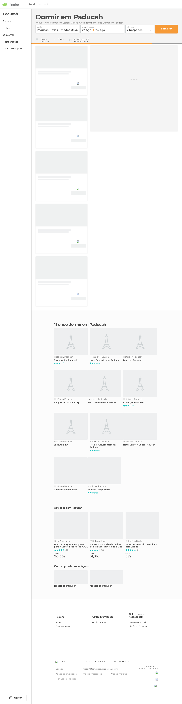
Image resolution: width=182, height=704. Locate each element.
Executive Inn (61, 445)
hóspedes (130, 26)
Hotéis (7, 28)
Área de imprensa (119, 674)
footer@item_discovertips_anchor (99, 669)
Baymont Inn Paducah (65, 360)
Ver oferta (78, 88)
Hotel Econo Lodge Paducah (105, 360)
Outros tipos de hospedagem (137, 615)
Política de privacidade (66, 674)
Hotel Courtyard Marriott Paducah (103, 446)
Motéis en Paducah (101, 586)
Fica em (59, 617)
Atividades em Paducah (68, 508)
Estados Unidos (62, 626)
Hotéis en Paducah (65, 586)
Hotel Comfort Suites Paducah (139, 445)
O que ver (8, 35)
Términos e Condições (65, 679)
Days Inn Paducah (132, 360)
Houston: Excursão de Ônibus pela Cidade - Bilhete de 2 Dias (106, 545)
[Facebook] (145, 662)
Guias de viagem (12, 48)
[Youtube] (156, 662)
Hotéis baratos (99, 622)
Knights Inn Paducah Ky (66, 402)
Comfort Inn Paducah (65, 490)
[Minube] (10, 4)
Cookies (59, 669)
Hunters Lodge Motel (99, 490)
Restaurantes (10, 41)
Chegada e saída (88, 26)
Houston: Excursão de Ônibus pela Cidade (141, 545)
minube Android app (92, 674)
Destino (40, 26)
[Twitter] (148, 662)
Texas (58, 622)
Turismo (8, 21)
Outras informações (102, 617)
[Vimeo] (152, 662)
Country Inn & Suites (134, 402)
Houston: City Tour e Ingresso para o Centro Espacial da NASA (71, 545)
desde (56, 553)
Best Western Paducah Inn (102, 402)
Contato (114, 669)
